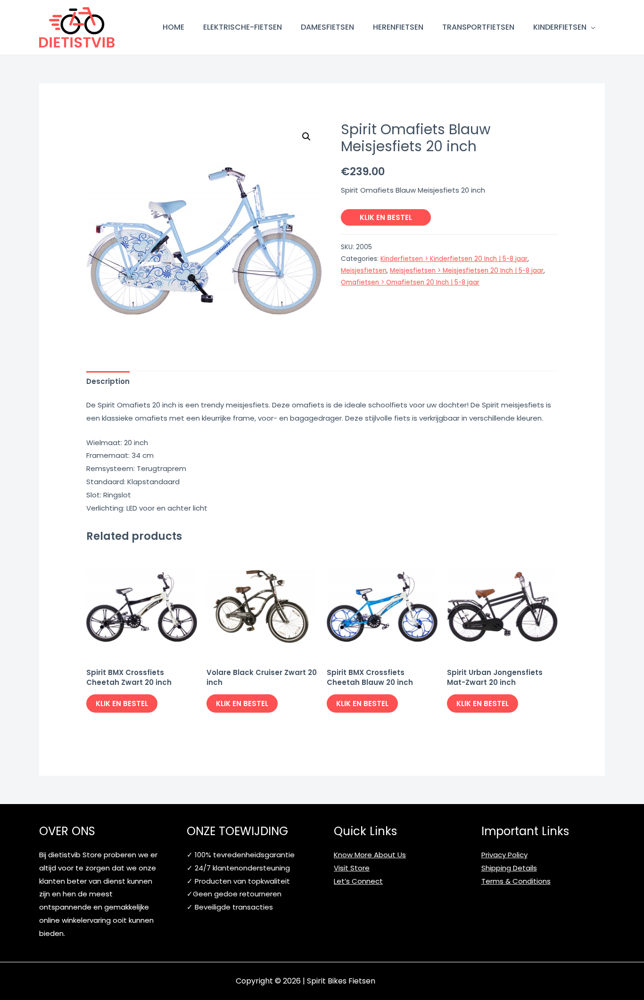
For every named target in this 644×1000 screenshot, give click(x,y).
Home (173, 27)
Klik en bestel (386, 217)
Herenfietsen (398, 27)
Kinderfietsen (559, 27)
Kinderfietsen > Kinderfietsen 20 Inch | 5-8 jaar (454, 258)
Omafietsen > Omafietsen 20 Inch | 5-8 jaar (410, 282)
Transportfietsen (478, 27)
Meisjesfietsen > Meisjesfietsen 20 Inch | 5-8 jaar (467, 270)
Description (108, 381)
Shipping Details (509, 868)
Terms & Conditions (516, 881)
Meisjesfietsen (364, 270)
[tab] (108, 381)
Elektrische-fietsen (242, 27)
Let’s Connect (358, 881)
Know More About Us (370, 855)
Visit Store (352, 868)
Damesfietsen (327, 27)
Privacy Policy (504, 855)
